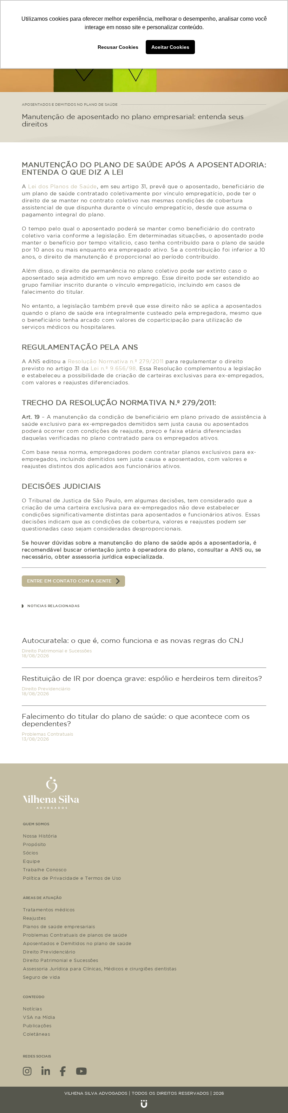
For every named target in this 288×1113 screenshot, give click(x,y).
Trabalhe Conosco (44, 869)
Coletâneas (36, 1033)
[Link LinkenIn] (45, 1070)
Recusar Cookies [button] (118, 47)
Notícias (32, 1008)
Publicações (37, 1025)
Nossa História (40, 835)
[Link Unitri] (144, 1104)
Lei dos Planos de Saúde (62, 186)
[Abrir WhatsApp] (270, 1095)
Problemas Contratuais (47, 733)
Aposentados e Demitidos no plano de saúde (77, 943)
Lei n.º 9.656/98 (113, 368)
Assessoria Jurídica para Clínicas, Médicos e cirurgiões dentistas (100, 968)
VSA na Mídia (39, 1017)
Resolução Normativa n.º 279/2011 (116, 361)
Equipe (31, 861)
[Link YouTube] (81, 1070)
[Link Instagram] (27, 1070)
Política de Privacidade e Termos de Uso (72, 878)
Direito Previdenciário (46, 688)
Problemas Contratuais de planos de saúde (75, 934)
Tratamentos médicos (49, 909)
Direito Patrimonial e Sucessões (57, 650)
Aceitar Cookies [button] (170, 47)
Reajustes (34, 918)
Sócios (30, 852)
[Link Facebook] (63, 1070)
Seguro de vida (41, 977)
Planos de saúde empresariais (59, 926)
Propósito (34, 844)
